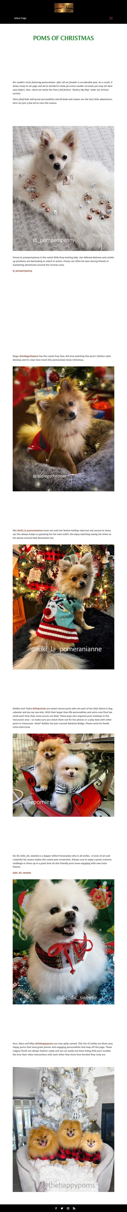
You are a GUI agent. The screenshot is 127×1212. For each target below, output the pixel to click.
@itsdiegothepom (28, 356)
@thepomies (39, 708)
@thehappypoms (44, 1043)
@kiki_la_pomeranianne (30, 530)
